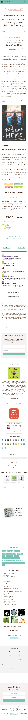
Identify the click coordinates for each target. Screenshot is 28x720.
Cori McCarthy (16, 15)
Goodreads (11, 213)
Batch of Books (7, 581)
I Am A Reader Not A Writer (10, 576)
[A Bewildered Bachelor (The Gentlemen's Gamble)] (16, 440)
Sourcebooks (17, 37)
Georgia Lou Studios (14, 714)
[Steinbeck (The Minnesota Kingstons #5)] (13, 444)
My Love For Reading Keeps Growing (12, 591)
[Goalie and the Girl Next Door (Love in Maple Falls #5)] (2, 444)
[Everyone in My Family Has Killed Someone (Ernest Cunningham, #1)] (18, 440)
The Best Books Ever (8, 594)
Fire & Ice (5, 585)
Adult (4, 551)
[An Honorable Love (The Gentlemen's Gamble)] (13, 440)
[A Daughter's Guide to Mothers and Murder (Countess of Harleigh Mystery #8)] (16, 444)
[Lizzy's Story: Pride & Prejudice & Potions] (5, 440)
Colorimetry (6, 578)
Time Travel (19, 560)
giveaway (9, 16)
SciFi (11, 558)
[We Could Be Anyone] (8, 440)
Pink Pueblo (21, 706)
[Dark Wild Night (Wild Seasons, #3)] (2, 440)
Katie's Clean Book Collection (10, 588)
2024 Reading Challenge (14, 423)
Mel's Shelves (6, 586)
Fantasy (14, 553)
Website (6, 213)
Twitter (22, 213)
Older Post (21, 247)
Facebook (17, 213)
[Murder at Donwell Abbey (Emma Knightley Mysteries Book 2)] (24, 440)
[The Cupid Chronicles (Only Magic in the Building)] (5, 448)
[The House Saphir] (21, 440)
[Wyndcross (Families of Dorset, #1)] (8, 444)
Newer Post (6, 247)
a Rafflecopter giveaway (8, 221)
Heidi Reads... (6, 580)
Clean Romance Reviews (9, 604)
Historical (20, 553)
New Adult (5, 558)
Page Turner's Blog (8, 599)
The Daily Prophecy (8, 583)
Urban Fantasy (6, 562)
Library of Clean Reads (9, 602)
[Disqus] (13, 271)
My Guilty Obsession (8, 596)
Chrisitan (16, 551)
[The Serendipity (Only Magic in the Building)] (2, 448)
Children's (10, 551)
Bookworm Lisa (7, 589)
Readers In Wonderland (9, 597)
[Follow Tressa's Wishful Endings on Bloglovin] (14, 639)
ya (24, 16)
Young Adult (15, 562)
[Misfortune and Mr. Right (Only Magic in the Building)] (21, 444)
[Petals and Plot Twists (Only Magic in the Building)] (24, 444)
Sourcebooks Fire (18, 16)
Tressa (13, 425)
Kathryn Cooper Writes (9, 601)
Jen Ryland (6, 575)
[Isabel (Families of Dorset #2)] (10, 444)
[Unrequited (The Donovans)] (5, 444)
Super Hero (5, 560)
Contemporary (8, 15)
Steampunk (16, 558)
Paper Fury (6, 593)
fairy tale (22, 562)
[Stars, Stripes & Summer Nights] (10, 440)
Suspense (12, 560)
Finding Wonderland (8, 573)
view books (20, 432)
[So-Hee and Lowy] (18, 444)
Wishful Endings (14, 713)
